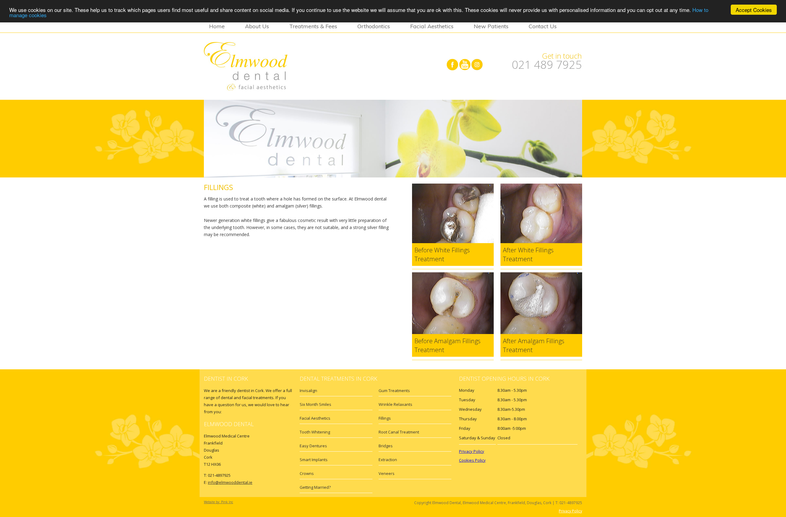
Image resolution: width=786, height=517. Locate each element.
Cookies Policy (472, 460)
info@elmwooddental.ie (230, 482)
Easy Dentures (313, 446)
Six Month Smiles (315, 404)
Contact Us (543, 26)
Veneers (387, 473)
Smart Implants (314, 459)
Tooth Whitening (315, 432)
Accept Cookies (754, 10)
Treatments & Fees (313, 26)
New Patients (491, 26)
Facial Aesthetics (431, 26)
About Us (257, 26)
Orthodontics (373, 26)
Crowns (307, 473)
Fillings (385, 418)
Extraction (388, 459)
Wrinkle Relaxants (395, 404)
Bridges (386, 446)
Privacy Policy (471, 451)
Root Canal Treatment (399, 432)
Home (217, 26)
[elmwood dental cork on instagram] (477, 64)
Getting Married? (315, 487)
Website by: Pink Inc (218, 502)
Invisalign (308, 390)
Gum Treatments (394, 390)
